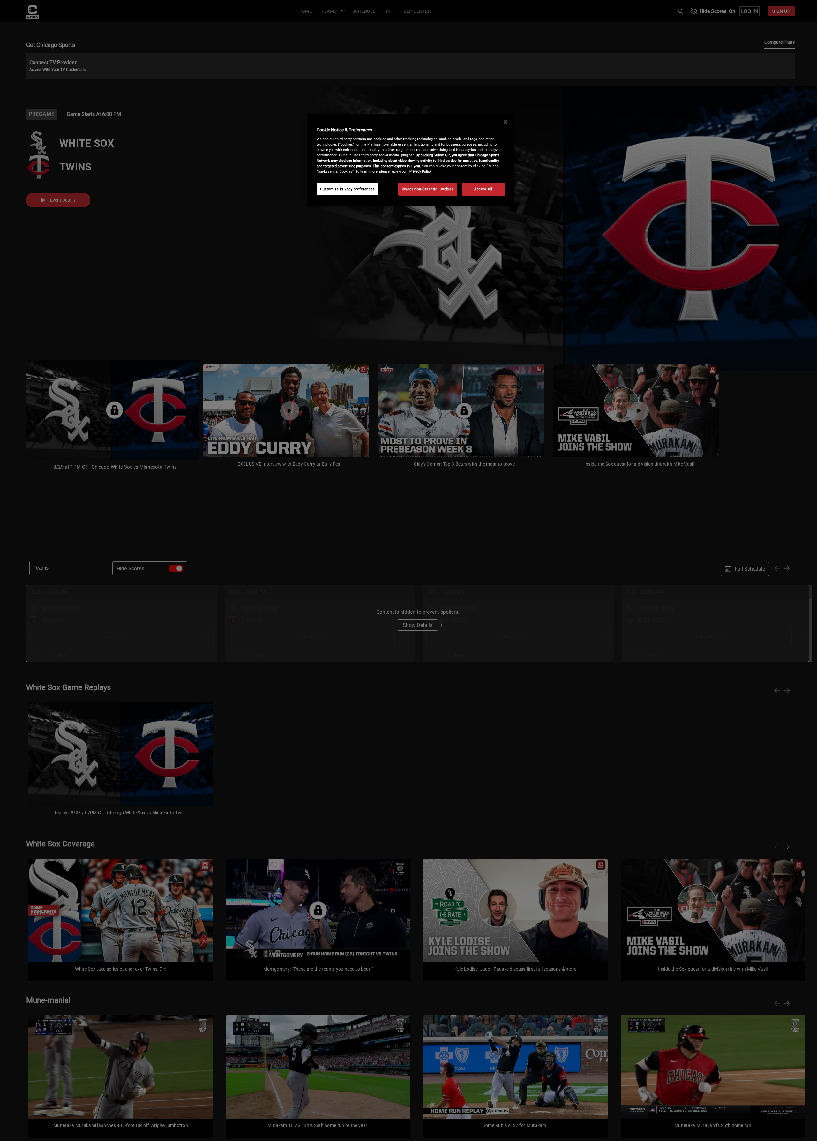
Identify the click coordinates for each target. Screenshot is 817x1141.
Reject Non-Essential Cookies (428, 189)
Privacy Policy (420, 171)
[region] (410, 160)
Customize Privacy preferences (347, 189)
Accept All (483, 189)
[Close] (505, 122)
